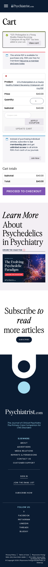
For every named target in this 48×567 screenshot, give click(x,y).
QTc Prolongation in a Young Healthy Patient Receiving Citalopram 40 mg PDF (25, 85)
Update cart (24, 128)
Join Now (35, 158)
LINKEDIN (24, 523)
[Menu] (6, 6)
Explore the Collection (12, 250)
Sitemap (40, 563)
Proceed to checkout (24, 191)
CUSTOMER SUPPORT (24, 462)
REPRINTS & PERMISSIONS (24, 455)
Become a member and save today (24, 62)
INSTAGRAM (24, 519)
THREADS (24, 527)
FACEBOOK (24, 515)
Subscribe (24, 339)
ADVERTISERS (24, 447)
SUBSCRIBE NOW (23, 492)
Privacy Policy (11, 555)
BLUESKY (24, 531)
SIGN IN (24, 476)
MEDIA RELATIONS (24, 451)
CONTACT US (24, 459)
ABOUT (24, 443)
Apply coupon (34, 121)
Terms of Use (24, 555)
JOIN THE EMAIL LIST (24, 482)
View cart (34, 43)
